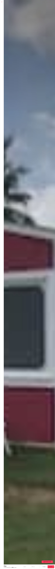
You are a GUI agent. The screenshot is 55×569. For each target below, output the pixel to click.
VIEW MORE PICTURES (48, 561)
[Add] (46, 566)
